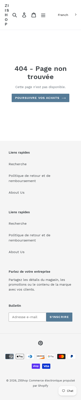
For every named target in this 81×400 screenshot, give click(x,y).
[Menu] (43, 15)
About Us (16, 192)
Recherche (18, 164)
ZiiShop (7, 14)
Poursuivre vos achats (37, 98)
